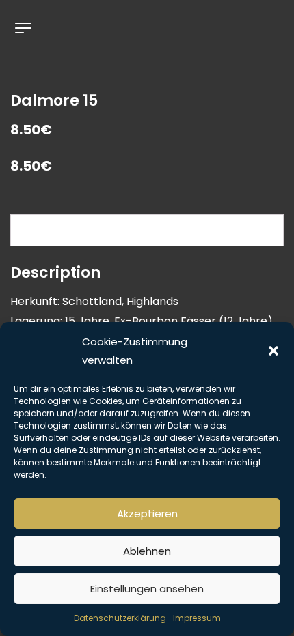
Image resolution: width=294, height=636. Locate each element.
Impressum (197, 618)
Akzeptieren (147, 513)
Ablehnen (147, 551)
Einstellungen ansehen (147, 588)
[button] (273, 351)
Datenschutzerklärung (120, 618)
